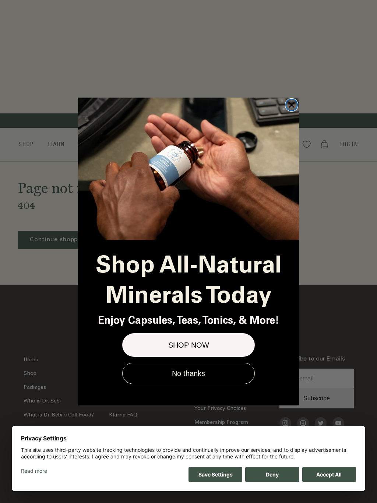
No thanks (188, 373)
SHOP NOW (188, 345)
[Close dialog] (291, 105)
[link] (188, 169)
